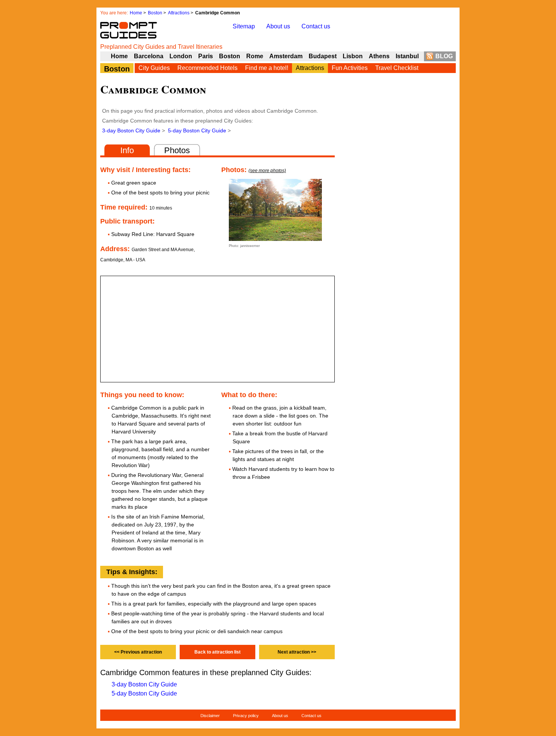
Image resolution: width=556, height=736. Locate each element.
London (180, 56)
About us (278, 26)
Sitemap (244, 26)
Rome (254, 56)
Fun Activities (350, 68)
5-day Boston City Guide (197, 130)
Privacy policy (246, 715)
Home (136, 13)
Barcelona (148, 56)
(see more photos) (267, 170)
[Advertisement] (399, 257)
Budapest (323, 56)
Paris (205, 56)
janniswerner (250, 246)
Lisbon (353, 56)
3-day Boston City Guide (131, 130)
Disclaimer (210, 715)
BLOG (444, 56)
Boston (155, 13)
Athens (379, 56)
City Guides (154, 68)
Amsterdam (286, 56)
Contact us (315, 26)
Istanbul (407, 56)
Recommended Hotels (207, 68)
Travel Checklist (396, 68)
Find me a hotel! (266, 68)
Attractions (178, 13)
